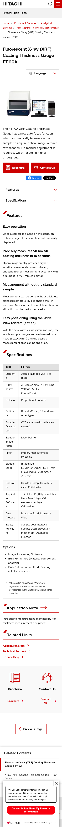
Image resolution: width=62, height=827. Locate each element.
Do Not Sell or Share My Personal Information (31, 810)
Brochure (18, 167)
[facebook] (34, 178)
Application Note (23, 608)
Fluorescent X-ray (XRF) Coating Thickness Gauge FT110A (30, 764)
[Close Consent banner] (56, 783)
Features (12, 190)
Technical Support (15, 651)
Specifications (16, 200)
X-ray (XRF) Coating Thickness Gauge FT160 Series (31, 776)
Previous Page (33, 729)
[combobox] (42, 73)
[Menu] (58, 4)
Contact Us (47, 167)
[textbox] (43, 73)
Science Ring (11, 657)
